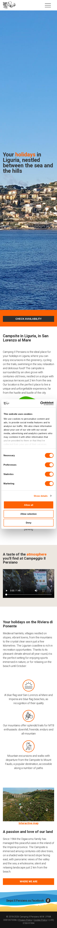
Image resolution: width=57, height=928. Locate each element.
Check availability (29, 318)
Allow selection (28, 513)
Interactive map (28, 823)
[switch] (49, 464)
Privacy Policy (25, 920)
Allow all (28, 505)
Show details (41, 495)
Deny (28, 522)
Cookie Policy (40, 920)
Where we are (28, 881)
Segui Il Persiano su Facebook (25, 901)
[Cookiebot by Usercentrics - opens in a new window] (41, 403)
